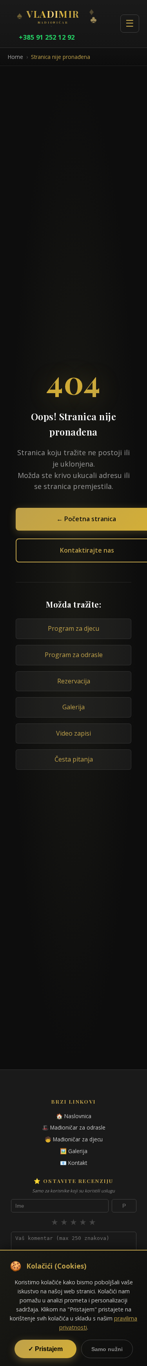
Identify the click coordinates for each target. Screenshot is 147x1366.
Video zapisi (73, 733)
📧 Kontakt (73, 1162)
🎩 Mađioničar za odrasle (73, 1127)
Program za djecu (73, 628)
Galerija (73, 707)
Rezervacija (73, 681)
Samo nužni (107, 1349)
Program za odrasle (74, 654)
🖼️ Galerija (73, 1151)
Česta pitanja (73, 759)
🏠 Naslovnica (73, 1116)
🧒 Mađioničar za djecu (74, 1139)
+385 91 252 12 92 (47, 37)
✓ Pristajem (45, 1349)
